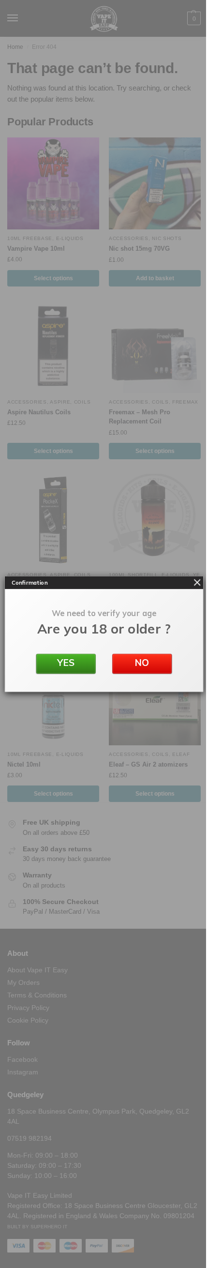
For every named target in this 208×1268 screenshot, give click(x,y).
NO (142, 662)
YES (65, 662)
